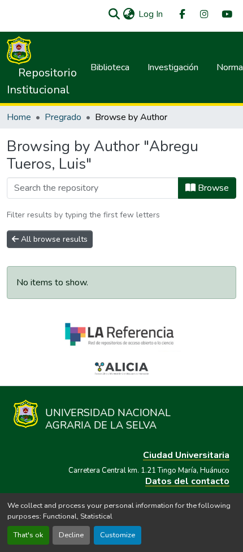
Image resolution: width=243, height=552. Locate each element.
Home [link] (19, 117)
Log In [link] (150, 14)
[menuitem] (181, 14)
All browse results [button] (53, 239)
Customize (117, 535)
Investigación (172, 67)
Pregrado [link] (63, 117)
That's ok (28, 535)
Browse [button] (212, 188)
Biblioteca (109, 67)
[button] (114, 14)
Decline (71, 535)
